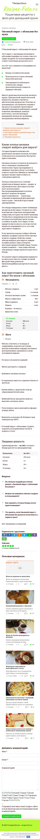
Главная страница (9, 28)
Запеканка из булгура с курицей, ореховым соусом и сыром (20, 698)
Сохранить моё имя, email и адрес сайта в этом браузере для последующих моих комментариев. (20, 808)
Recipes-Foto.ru (20, 9)
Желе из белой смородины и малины (17, 636)
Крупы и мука (9, 39)
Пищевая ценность (11, 137)
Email (5, 760)
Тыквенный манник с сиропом (19, 606)
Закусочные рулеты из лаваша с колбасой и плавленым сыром (19, 730)
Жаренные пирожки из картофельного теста (15, 667)
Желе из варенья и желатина (18, 576)
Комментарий (8, 768)
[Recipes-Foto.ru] (19, 3)
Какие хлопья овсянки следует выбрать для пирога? (16, 129)
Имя (4, 751)
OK (28, 836)
